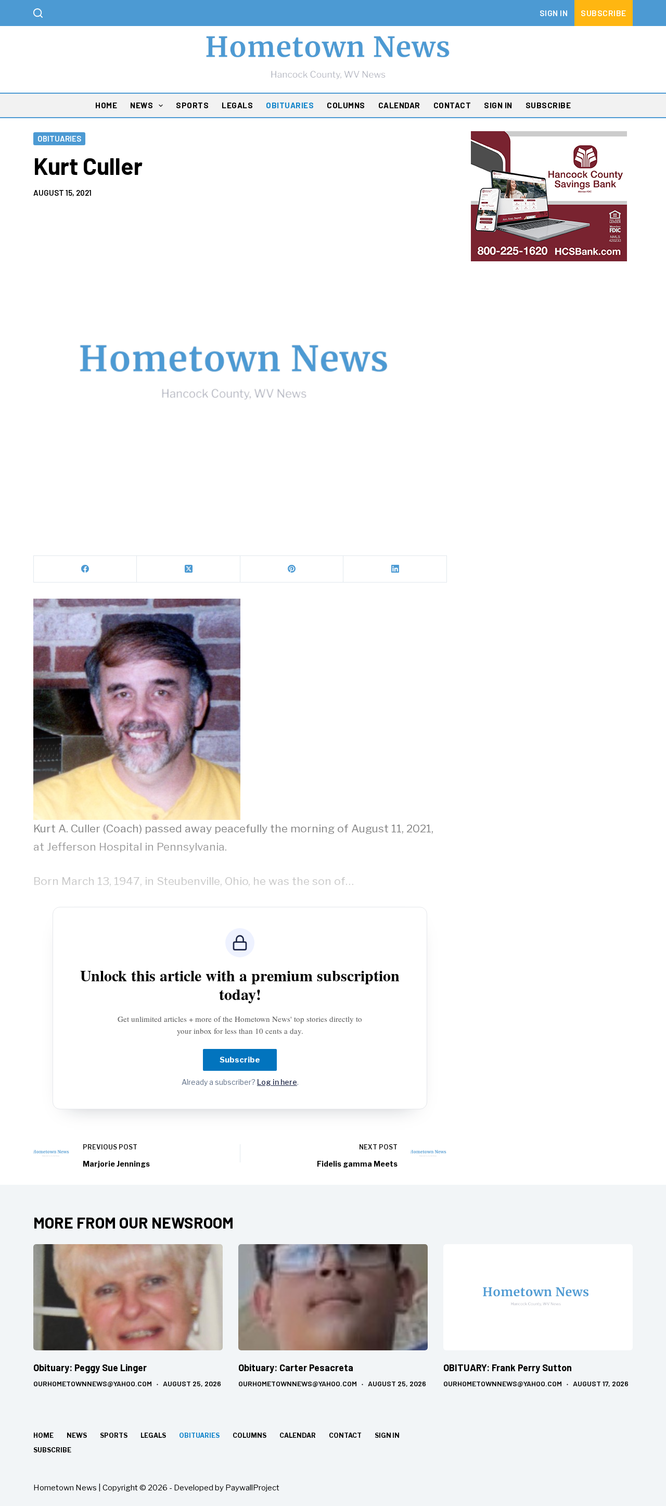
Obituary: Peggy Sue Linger (90, 1367)
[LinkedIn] (394, 569)
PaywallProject (252, 1487)
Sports (192, 105)
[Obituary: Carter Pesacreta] (333, 1297)
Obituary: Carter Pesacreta (295, 1367)
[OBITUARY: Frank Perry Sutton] (538, 1297)
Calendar (399, 105)
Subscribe (603, 13)
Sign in (554, 13)
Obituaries (290, 105)
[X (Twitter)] (188, 569)
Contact (452, 105)
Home (106, 105)
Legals (237, 105)
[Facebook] (85, 569)
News (141, 105)
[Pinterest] (291, 569)
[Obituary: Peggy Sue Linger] (128, 1297)
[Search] (38, 13)
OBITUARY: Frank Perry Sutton (507, 1367)
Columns (346, 105)
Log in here (277, 1082)
